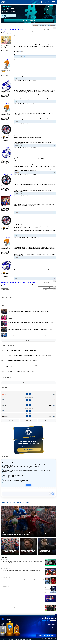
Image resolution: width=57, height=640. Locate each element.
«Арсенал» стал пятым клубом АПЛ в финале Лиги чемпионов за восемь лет (22, 570)
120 (38, 260)
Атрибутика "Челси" (6, 31)
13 (19, 26)
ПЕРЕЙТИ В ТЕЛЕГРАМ (27, 20)
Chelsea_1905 (8, 195)
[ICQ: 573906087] (22, 145)
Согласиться (49, 638)
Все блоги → (28, 340)
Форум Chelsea (4, 29)
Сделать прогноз (29, 450)
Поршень (7, 35)
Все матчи (10, 420)
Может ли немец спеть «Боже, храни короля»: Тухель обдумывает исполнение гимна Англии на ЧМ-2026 (30, 365)
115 (38, 147)
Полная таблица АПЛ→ (28, 382)
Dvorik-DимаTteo (8, 123)
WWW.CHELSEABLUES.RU (15, 29)
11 (16, 26)
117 (38, 195)
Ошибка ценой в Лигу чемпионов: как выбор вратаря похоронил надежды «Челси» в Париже (30, 317)
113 (38, 103)
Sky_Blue (8, 59)
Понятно (28, 484)
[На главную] (3, 2)
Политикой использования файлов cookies (23, 639)
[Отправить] (52, 493)
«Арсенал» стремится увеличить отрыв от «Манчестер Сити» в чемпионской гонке (23, 607)
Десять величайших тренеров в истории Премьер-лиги (21, 350)
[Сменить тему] (41, 2)
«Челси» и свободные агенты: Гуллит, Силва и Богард (20, 371)
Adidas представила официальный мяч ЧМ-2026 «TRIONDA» (22, 360)
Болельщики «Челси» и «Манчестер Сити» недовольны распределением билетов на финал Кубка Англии (23, 562)
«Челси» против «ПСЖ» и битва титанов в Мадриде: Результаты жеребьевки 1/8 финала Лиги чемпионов (31, 323)
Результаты (46, 420)
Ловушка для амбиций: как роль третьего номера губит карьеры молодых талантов (30, 335)
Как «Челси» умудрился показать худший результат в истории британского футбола (30, 329)
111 (38, 59)
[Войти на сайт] (48, 2)
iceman (7, 80)
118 (38, 215)
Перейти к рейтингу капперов (46, 635)
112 (38, 80)
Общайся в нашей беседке (28, 29)
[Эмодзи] (50, 493)
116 (38, 174)
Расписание (28, 420)
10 (15, 26)
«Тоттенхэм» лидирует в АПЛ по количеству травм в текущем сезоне (20, 598)
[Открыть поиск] (45, 2)
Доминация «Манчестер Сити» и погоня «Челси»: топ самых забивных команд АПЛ (23, 579)
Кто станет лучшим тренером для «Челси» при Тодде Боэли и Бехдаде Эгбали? (28, 311)
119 (38, 237)
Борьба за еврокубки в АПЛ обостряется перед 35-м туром (17, 588)
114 (38, 123)
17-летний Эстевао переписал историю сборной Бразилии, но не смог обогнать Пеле (29, 355)
